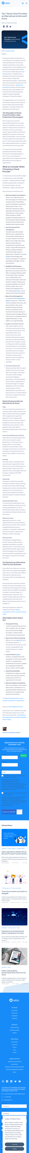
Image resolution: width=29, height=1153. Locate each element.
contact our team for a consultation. (13, 700)
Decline (14, 1148)
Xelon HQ (19, 640)
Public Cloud (14, 1013)
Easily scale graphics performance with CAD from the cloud (14, 973)
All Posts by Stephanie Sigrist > (11, 732)
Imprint (14, 1072)
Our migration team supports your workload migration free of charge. (14, 717)
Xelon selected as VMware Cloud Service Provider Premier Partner (14, 853)
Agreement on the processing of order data (14, 1066)
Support (17, 654)
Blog (14, 1049)
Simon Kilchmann (6, 942)
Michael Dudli (5, 902)
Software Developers (14, 1030)
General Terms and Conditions (14, 1061)
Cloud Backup (14, 1015)
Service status (14, 1041)
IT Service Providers (14, 1027)
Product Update (11, 848)
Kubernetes (16, 291)
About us (15, 1047)
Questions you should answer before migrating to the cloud (13, 932)
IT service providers (16, 888)
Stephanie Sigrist (10, 51)
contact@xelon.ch (8, 1100)
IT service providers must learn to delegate (14, 892)
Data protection (14, 1064)
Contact (14, 1052)
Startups (15, 1032)
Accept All (14, 1144)
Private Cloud (14, 1010)
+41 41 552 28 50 (7, 1097)
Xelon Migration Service (15, 707)
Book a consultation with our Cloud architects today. (14, 612)
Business (4, 848)
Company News (21, 848)
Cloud (18, 927)
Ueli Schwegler (5, 863)
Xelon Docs (14, 1044)
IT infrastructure (6, 888)
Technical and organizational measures (14, 1069)
